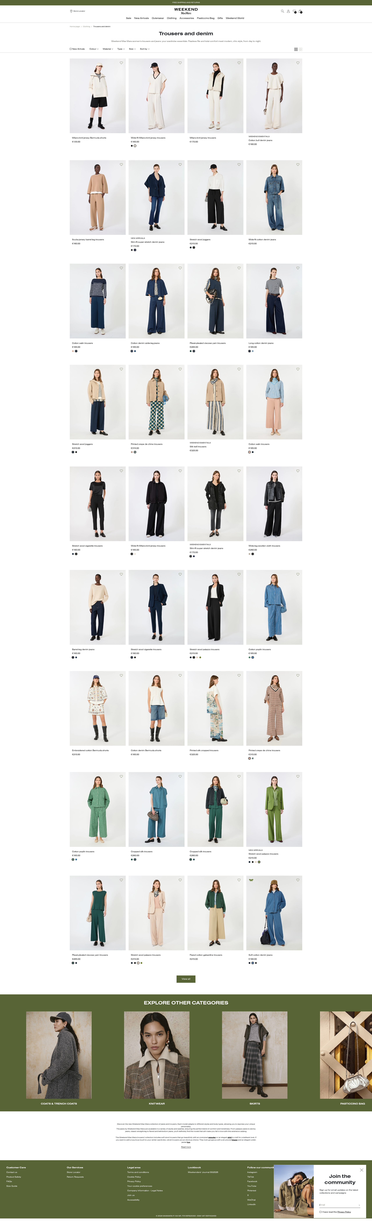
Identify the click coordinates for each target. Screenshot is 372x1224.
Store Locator (73, 1172)
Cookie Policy (134, 1177)
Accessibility (133, 1200)
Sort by (143, 49)
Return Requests (75, 1177)
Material (107, 49)
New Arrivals (78, 49)
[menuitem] (129, 20)
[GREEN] (191, 351)
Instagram (252, 1172)
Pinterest (251, 1191)
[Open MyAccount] (291, 11)
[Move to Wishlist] (121, 62)
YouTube (251, 1186)
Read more (186, 1147)
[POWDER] (197, 657)
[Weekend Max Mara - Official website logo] (186, 11)
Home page (75, 26)
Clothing (86, 26)
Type (119, 49)
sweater (212, 1137)
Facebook (252, 1181)
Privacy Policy (134, 1181)
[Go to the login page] (288, 11)
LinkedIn (251, 1204)
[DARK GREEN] (135, 452)
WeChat (251, 1200)
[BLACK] (132, 146)
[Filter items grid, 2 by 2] (300, 49)
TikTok (250, 1177)
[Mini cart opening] (303, 11)
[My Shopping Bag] (300, 11)
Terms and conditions (138, 1172)
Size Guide (11, 1186)
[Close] (361, 1170)
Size (131, 49)
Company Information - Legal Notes (145, 1191)
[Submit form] (359, 1205)
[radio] (132, 146)
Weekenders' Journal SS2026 (203, 1172)
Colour (93, 49)
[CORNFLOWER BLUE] (253, 657)
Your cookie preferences (139, 1186)
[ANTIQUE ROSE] (73, 351)
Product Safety (13, 1177)
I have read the (336, 1212)
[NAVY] (135, 250)
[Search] (282, 11)
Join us (131, 1195)
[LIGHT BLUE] (135, 859)
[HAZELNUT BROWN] (249, 554)
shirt (230, 1137)
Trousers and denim (101, 26)
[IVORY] (135, 146)
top (188, 1142)
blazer (235, 1140)
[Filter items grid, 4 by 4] (296, 49)
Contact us (11, 1172)
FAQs (9, 1181)
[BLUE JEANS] (253, 351)
